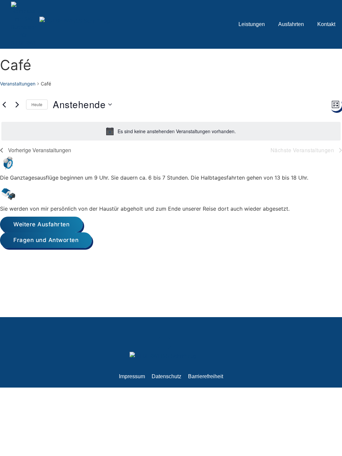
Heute (36, 104)
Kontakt (326, 24)
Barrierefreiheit (205, 376)
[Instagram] (178, 343)
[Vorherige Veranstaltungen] (4, 104)
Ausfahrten (291, 24)
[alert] (171, 131)
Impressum (132, 376)
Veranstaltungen (17, 83)
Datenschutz (166, 376)
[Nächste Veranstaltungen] (17, 104)
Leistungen (251, 24)
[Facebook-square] (164, 343)
